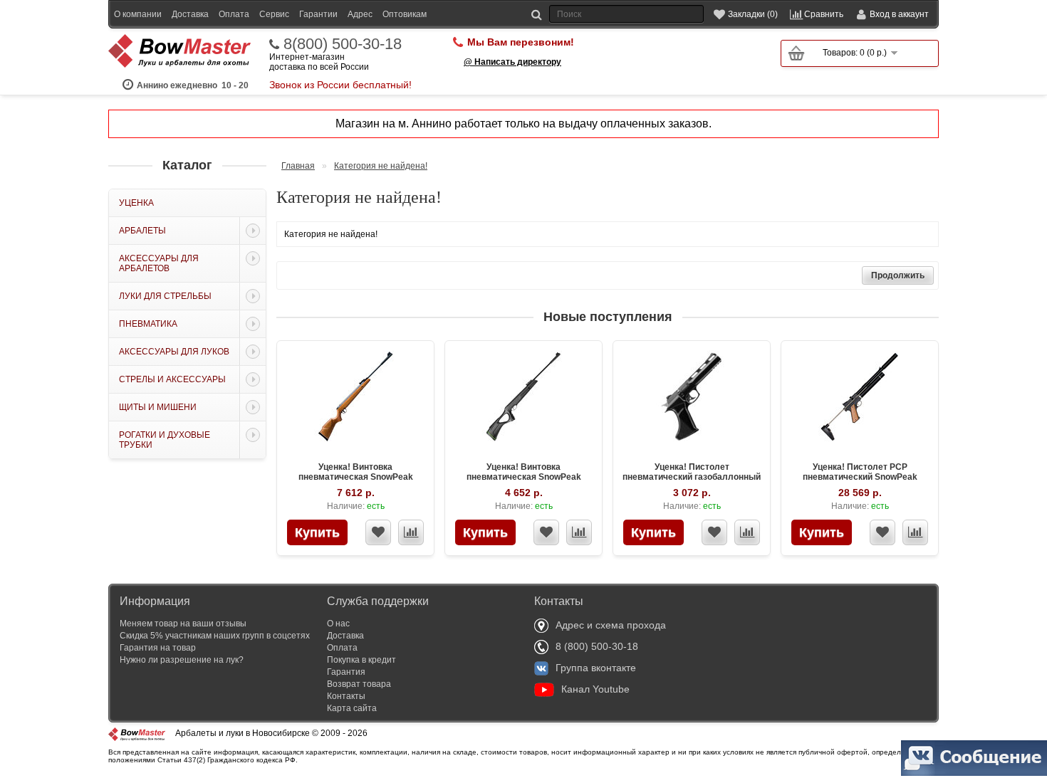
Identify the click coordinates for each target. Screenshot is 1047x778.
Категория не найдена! (380, 166)
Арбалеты (142, 231)
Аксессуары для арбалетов (159, 263)
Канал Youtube (595, 689)
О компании (138, 14)
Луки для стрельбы (165, 296)
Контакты (346, 696)
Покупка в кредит (361, 660)
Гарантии (318, 14)
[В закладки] (378, 532)
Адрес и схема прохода (611, 625)
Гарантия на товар (158, 648)
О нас (338, 624)
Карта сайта (352, 708)
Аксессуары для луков (174, 352)
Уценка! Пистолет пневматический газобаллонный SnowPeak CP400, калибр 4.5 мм (692, 477)
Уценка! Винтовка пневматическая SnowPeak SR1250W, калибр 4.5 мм (355, 477)
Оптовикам (404, 14)
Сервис (274, 14)
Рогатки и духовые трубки (164, 440)
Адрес (360, 14)
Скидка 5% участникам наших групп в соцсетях (215, 636)
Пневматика (148, 324)
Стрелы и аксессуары (172, 379)
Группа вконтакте (596, 667)
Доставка (190, 14)
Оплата (234, 14)
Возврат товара (359, 684)
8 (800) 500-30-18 (597, 646)
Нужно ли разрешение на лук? (182, 660)
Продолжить (897, 275)
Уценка (136, 203)
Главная (298, 166)
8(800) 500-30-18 (342, 44)
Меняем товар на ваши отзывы (183, 624)
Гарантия (346, 672)
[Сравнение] (411, 532)
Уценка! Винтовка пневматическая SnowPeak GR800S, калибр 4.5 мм (524, 477)
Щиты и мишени (158, 407)
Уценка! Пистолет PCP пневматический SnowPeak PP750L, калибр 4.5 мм (860, 477)
